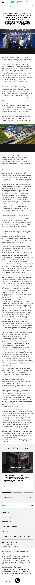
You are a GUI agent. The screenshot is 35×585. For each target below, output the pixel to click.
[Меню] (3, 2)
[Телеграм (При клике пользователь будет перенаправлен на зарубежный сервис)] (15, 536)
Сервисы (5, 512)
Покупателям (7, 517)
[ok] (24, 536)
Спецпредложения (9, 526)
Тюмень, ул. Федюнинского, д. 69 (13, 546)
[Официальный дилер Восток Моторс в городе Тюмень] (24, 2)
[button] (6, 492)
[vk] (6, 536)
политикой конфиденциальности (11, 568)
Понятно (7, 581)
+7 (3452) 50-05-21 (7, 545)
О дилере (5, 531)
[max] (19, 536)
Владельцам (7, 521)
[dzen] (29, 536)
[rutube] (10, 536)
